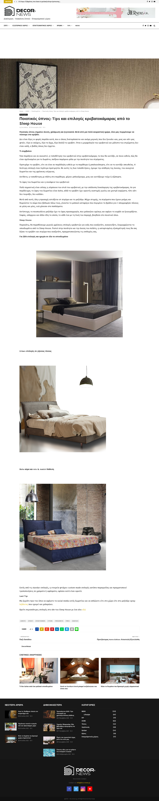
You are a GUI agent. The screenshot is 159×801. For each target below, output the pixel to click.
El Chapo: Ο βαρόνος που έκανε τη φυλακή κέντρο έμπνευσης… (41, 1)
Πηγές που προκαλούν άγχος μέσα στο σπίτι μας (66, 738)
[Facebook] (144, 25)
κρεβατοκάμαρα (40, 621)
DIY (83, 718)
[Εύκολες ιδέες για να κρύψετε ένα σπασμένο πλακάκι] (49, 752)
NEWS (77, 26)
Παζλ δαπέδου (25, 639)
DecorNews (24, 127)
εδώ (84, 609)
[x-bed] (62, 465)
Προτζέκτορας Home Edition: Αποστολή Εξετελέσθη (118, 639)
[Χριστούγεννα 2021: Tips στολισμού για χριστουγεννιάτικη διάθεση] (49, 714)
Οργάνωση (85, 727)
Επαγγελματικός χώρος (90, 737)
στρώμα (50, 621)
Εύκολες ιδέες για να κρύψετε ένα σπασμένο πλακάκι (66, 750)
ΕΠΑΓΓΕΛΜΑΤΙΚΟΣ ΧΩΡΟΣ (42, 26)
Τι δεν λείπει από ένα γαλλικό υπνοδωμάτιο (36, 686)
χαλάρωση (75, 621)
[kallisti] (62, 583)
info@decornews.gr (83, 783)
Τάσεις (84, 724)
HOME (84, 721)
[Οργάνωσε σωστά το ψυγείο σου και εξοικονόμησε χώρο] (11, 727)
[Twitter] (146, 25)
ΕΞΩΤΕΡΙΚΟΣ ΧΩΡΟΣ (20, 26)
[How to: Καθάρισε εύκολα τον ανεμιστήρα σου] (11, 714)
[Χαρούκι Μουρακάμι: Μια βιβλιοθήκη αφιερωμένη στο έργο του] (49, 727)
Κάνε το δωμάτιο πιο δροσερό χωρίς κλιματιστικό (120, 686)
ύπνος (68, 621)
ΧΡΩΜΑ (59, 26)
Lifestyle (87, 715)
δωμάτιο (23, 621)
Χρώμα (84, 730)
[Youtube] (151, 25)
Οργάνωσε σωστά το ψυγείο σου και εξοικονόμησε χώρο (27, 725)
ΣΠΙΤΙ (6, 26)
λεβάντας (23, 604)
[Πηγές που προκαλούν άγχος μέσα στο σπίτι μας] (49, 740)
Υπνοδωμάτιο (23, 114)
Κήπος (84, 734)
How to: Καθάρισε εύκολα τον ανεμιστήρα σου (28, 712)
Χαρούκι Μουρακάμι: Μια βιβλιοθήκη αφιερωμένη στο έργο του (66, 726)
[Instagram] (148, 25)
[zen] (79, 294)
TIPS (68, 26)
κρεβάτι (30, 621)
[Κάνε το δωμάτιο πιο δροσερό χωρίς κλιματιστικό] (11, 739)
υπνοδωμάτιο (59, 621)
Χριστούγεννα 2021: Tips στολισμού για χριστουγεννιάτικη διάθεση (65, 713)
